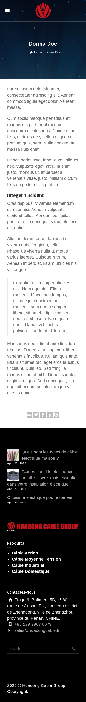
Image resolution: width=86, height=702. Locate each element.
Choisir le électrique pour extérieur (40, 497)
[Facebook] (43, 415)
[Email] (29, 415)
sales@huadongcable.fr (36, 630)
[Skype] (56, 415)
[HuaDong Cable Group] (43, 10)
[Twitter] (36, 415)
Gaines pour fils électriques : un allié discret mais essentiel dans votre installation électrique (42, 477)
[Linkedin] (50, 415)
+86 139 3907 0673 (33, 624)
